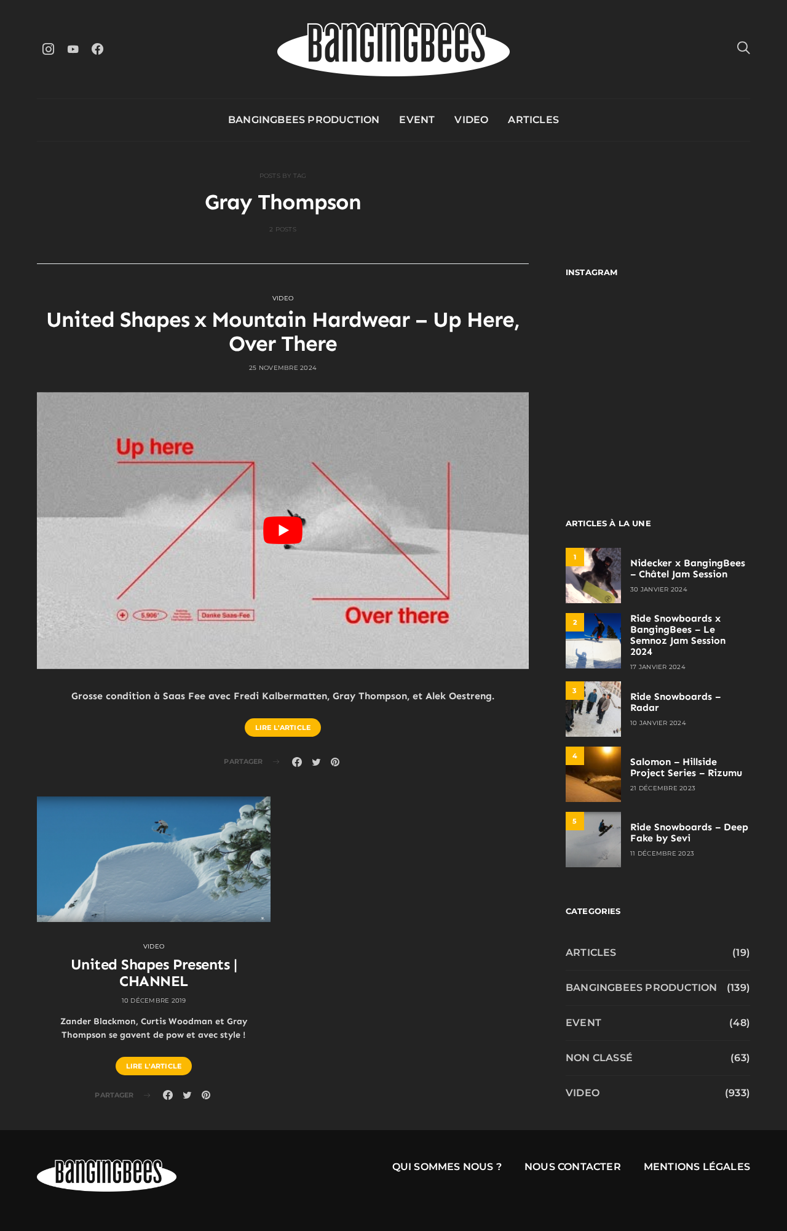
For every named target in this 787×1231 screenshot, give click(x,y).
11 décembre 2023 (662, 853)
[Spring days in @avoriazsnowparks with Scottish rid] (610, 441)
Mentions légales (697, 1167)
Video (471, 120)
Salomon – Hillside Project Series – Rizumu (686, 767)
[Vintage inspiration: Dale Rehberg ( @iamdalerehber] (705, 385)
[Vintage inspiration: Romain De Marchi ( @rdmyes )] (610, 329)
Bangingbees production (303, 120)
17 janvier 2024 (658, 667)
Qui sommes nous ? (447, 1167)
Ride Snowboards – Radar (675, 702)
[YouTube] (72, 49)
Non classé (599, 1058)
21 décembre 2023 (662, 788)
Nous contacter (572, 1167)
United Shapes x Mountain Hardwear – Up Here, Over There (283, 332)
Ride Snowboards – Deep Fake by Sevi (689, 832)
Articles (533, 120)
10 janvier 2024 (658, 723)
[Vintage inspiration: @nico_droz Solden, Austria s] (610, 385)
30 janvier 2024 (658, 589)
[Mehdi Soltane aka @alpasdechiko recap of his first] (705, 329)
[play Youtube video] (283, 530)
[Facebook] (97, 49)
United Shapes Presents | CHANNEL (154, 972)
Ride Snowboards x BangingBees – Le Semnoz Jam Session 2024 (678, 634)
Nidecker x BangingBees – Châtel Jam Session (687, 568)
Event (417, 120)
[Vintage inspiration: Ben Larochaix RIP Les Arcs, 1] (705, 441)
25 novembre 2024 (283, 368)
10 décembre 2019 (154, 1000)
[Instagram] (48, 49)
